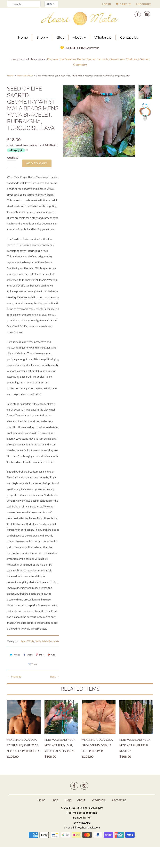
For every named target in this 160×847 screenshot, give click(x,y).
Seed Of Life (27, 641)
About (78, 37)
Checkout (143, 4)
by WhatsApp (82, 822)
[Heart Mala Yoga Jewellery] (80, 19)
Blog (60, 37)
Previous (16, 676)
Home (23, 37)
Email (34, 664)
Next (53, 676)
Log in (106, 4)
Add (53, 654)
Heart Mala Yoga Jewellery (86, 807)
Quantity (12, 157)
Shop (40, 37)
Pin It (41, 654)
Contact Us (129, 37)
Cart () (125, 4)
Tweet (16, 654)
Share (30, 654)
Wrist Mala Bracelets (47, 641)
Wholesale (103, 37)
